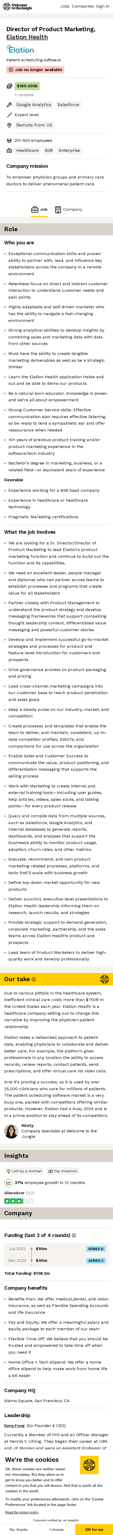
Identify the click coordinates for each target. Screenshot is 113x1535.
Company (72, 209)
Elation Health (27, 37)
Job (44, 209)
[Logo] (17, 6)
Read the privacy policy (22, 1512)
